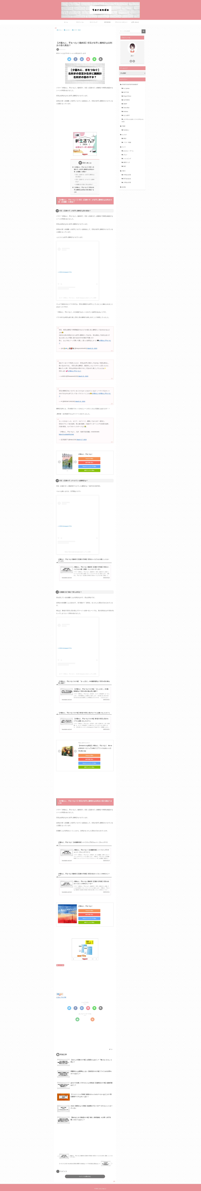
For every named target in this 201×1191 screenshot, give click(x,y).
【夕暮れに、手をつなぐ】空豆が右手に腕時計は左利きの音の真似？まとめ (84, 190)
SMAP (125, 103)
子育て (124, 171)
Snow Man (126, 107)
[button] (143, 31)
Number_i (126, 130)
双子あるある (127, 178)
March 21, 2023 (92, 348)
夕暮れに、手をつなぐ (85, 454)
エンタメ (124, 134)
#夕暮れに (95, 393)
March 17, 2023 (82, 439)
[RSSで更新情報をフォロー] (92, 1019)
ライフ (124, 147)
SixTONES (126, 100)
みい (132, 56)
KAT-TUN (126, 92)
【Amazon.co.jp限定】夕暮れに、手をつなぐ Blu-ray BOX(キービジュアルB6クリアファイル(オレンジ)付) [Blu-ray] (95, 748)
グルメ (125, 154)
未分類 (124, 187)
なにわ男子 (126, 115)
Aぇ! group (126, 88)
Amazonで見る (89, 458)
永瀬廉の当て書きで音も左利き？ (84, 184)
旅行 (124, 166)
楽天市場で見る (89, 462)
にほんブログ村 (61, 997)
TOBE (123, 126)
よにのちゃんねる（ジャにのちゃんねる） (133, 120)
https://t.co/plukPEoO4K (66, 434)
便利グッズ (126, 162)
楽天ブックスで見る (89, 470)
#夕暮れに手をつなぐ (74, 371)
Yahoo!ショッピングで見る (89, 466)
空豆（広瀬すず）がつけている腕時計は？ (85, 180)
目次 (84, 163)
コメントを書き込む (85, 1176)
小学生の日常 (127, 182)
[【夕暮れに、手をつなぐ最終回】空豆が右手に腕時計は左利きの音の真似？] (82, 59)
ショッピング (127, 158)
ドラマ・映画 (61, 965)
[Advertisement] (85, 35)
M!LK (124, 138)
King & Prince (127, 96)
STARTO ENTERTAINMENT (130, 84)
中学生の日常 (127, 174)
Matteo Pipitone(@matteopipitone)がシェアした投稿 (78, 551)
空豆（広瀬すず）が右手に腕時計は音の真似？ (85, 175)
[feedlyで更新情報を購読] (77, 1019)
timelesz (125, 111)
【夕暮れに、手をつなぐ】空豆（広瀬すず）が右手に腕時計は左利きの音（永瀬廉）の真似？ (84, 169)
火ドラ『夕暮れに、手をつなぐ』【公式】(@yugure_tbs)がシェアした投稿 (77, 297)
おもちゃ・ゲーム (128, 151)
